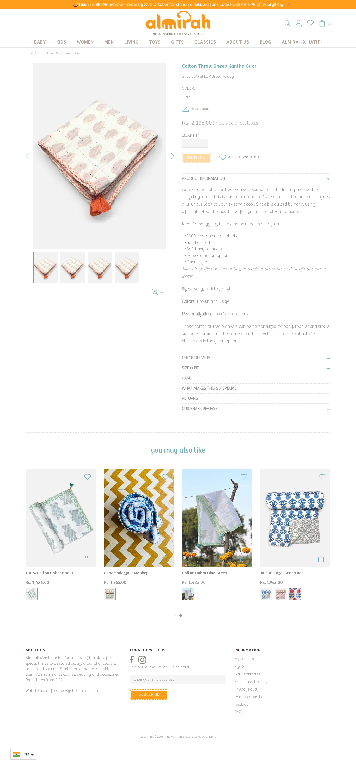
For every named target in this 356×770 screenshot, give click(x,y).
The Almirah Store (178, 23)
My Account (244, 659)
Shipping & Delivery (251, 682)
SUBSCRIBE (149, 694)
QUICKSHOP (61, 549)
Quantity (191, 135)
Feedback (242, 704)
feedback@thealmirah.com (74, 690)
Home (29, 53)
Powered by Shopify (203, 736)
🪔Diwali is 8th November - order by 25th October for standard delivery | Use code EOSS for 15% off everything (178, 4)
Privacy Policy (246, 689)
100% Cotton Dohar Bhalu (49, 573)
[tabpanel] (217, 538)
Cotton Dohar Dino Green (204, 573)
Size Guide (242, 666)
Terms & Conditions (250, 697)
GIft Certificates (247, 674)
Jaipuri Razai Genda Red (282, 573)
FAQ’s (238, 712)
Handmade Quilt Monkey (126, 573)
